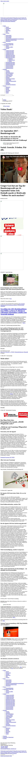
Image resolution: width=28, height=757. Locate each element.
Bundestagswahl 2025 (10, 55)
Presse (4, 42)
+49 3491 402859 (4, 746)
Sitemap (7, 89)
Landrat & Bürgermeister (11, 81)
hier (11, 298)
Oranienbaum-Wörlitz (10, 78)
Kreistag (7, 70)
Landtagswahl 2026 (10, 50)
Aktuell (7, 27)
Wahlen (4, 49)
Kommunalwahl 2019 (10, 63)
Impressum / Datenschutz (8, 737)
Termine (7, 29)
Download (8, 90)
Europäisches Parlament (11, 84)
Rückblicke (8, 30)
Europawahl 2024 (9, 65)
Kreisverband (8, 35)
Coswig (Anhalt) (9, 74)
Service (4, 85)
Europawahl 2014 (9, 68)
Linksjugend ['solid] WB (8, 44)
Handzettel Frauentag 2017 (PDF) (8, 457)
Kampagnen (8, 28)
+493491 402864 (4, 747)
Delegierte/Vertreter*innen (11, 40)
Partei (4, 34)
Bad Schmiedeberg (10, 72)
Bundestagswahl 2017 (10, 57)
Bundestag (8, 83)
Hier (21, 667)
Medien (7, 91)
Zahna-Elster (8, 79)
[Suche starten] (13, 95)
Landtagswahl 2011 (10, 54)
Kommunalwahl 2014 (10, 64)
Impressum (8, 87)
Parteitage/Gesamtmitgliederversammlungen (15, 38)
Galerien (7, 33)
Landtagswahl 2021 (10, 51)
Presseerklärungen (9, 43)
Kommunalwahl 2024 (10, 62)
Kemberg (8, 77)
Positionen (10, 58)
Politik (4, 25)
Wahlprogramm (11, 60)
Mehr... (24, 322)
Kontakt (7, 88)
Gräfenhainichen (9, 75)
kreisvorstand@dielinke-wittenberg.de (8, 748)
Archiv (7, 92)
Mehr (4, 620)
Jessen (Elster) (9, 76)
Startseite (5, 736)
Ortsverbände (8, 37)
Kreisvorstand (8, 36)
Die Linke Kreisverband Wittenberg (8, 21)
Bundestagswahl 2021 (10, 56)
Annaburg (8, 71)
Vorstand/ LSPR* (9, 47)
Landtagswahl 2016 (10, 52)
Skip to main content (5, 1)
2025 (7, 31)
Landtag (7, 82)
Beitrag (11, 393)
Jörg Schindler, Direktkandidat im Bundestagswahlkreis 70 (13, 304)
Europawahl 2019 (9, 67)
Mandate (5, 69)
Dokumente (8, 41)
